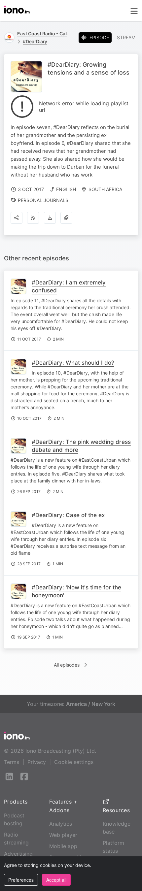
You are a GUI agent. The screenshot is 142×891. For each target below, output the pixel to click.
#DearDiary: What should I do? (73, 362)
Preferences (21, 879)
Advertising (18, 853)
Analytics (60, 823)
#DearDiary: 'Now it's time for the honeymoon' (76, 591)
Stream (126, 37)
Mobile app (63, 846)
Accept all (56, 879)
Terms (11, 762)
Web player (63, 835)
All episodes (67, 665)
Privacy (36, 762)
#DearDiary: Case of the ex (68, 515)
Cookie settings (73, 762)
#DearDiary (35, 41)
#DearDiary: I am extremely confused (69, 286)
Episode (99, 37)
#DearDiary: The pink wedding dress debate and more (81, 446)
